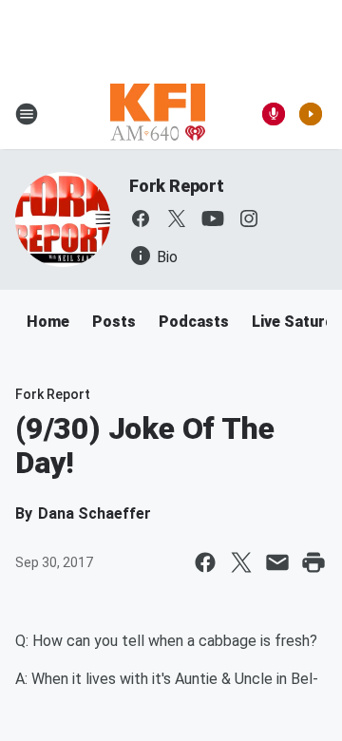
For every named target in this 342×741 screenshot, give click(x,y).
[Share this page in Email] (277, 562)
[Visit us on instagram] (249, 218)
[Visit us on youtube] (212, 218)
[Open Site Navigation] (26, 114)
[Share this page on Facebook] (205, 562)
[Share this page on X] (241, 562)
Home (48, 322)
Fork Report (176, 186)
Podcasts (194, 322)
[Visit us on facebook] (140, 218)
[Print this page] (313, 562)
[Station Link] (157, 114)
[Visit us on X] (176, 218)
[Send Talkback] (273, 114)
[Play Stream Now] (310, 114)
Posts (114, 322)
